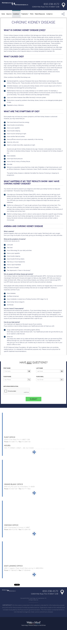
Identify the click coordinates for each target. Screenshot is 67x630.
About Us (8, 14)
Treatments (24, 14)
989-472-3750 (13, 529)
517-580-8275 (13, 570)
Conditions (16, 14)
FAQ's (31, 14)
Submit (33, 399)
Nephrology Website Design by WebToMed (33, 625)
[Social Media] (63, 14)
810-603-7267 (13, 489)
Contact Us (49, 14)
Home (3, 14)
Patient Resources (40, 14)
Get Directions (34, 452)
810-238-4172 (51, 3)
